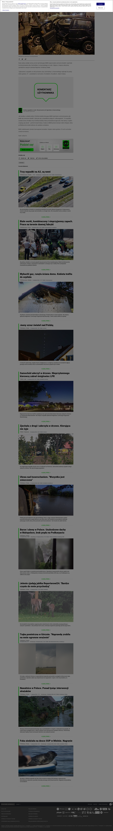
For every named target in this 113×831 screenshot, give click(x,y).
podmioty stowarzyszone (22, 3)
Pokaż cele (100, 7)
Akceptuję (100, 4)
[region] (56, 6)
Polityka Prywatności (5, 10)
